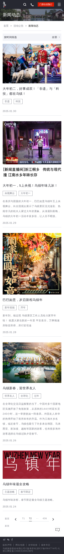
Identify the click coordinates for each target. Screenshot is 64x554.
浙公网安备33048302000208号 (18, 551)
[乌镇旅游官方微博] (4, 539)
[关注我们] (8, 539)
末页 (7, 526)
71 (23, 518)
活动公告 (18, 25)
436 (45, 518)
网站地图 (20, 545)
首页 (6, 25)
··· (37, 518)
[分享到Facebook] (12, 539)
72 (30, 518)
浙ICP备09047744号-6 (48, 548)
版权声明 (7, 545)
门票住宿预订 (45, 4)
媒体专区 (45, 545)
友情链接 (32, 545)
